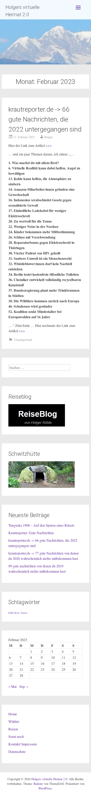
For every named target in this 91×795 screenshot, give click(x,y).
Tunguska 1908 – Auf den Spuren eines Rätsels (41, 525)
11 (63, 657)
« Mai (12, 686)
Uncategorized (23, 339)
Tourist (24, 612)
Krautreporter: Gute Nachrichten (31, 532)
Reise (17, 612)
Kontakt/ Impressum (22, 744)
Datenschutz (17, 751)
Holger (48, 137)
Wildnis (13, 721)
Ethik (10, 612)
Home (12, 714)
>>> (49, 145)
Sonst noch (16, 736)
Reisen (13, 729)
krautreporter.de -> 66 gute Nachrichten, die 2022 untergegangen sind (45, 119)
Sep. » (23, 686)
